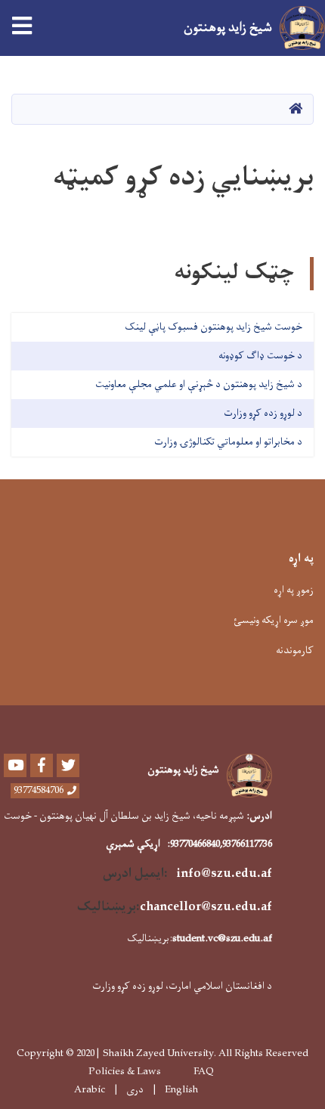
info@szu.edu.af (224, 874)
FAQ (203, 1072)
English (181, 1090)
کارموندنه (295, 650)
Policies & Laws (124, 1072)
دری (135, 1090)
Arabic (89, 1089)
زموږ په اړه (294, 590)
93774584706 (38, 790)
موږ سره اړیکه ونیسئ (274, 620)
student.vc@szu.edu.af (222, 938)
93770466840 (195, 844)
